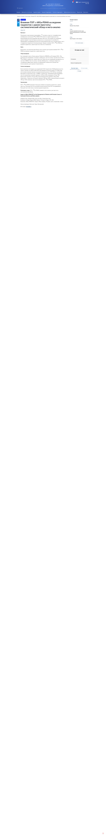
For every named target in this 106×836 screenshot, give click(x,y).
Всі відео (79, 71)
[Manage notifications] (103, 833)
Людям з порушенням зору (83, 2)
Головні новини (27, 16)
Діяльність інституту (27, 12)
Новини (18, 12)
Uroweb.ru (28, 106)
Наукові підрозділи (46, 12)
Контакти (85, 12)
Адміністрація (37, 12)
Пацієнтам (79, 12)
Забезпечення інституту (70, 12)
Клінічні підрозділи (58, 12)
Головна (18, 16)
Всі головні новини (79, 42)
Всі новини (22, 16)
